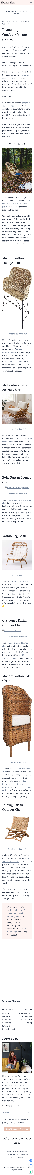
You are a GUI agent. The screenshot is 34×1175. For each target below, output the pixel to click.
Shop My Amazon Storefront (17, 1129)
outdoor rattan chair (20, 581)
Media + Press (17, 1158)
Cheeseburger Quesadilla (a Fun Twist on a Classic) (25, 1016)
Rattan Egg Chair (14, 536)
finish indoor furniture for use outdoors (14, 784)
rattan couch (16, 361)
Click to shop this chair (17, 334)
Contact (24, 1155)
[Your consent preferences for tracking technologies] (30, 1171)
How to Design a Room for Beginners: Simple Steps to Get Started (8, 1019)
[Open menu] (31, 2)
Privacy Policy (12, 1155)
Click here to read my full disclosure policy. (16, 203)
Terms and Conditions (17, 1152)
